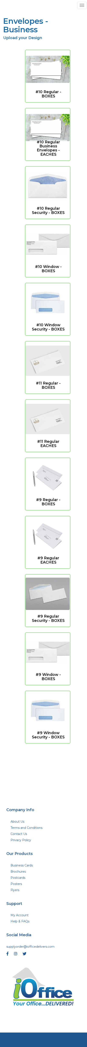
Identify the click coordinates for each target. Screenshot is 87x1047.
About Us (17, 821)
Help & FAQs (20, 921)
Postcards (18, 878)
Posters (16, 884)
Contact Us (19, 834)
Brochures (18, 871)
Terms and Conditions (26, 828)
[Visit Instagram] (16, 955)
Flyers (15, 890)
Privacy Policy (21, 840)
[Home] (43, 987)
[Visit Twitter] (25, 955)
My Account (20, 915)
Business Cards (22, 865)
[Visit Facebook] (8, 955)
